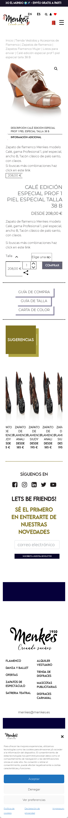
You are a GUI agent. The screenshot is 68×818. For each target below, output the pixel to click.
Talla (9, 256)
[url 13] (51, 14)
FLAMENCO (13, 660)
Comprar (52, 265)
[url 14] (55, 14)
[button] (62, 736)
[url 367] (14, 484)
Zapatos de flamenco (37, 44)
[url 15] (54, 22)
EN (30, 14)
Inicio (9, 40)
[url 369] (34, 484)
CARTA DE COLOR (34, 310)
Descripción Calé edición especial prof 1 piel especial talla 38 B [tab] (33, 129)
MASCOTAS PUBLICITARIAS (47, 684)
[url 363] (20, 394)
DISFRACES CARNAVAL (44, 695)
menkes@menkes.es (34, 712)
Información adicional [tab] (26, 137)
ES (38, 14)
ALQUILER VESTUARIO (44, 662)
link (27, 170)
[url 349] (25, 272)
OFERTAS (12, 674)
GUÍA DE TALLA (34, 301)
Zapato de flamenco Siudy (7, 433)
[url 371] (53, 484)
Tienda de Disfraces (44, 673)
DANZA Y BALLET (17, 667)
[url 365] (7, 394)
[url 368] (24, 484)
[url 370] (43, 484)
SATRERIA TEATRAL (18, 693)
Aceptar (34, 779)
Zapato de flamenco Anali (20, 433)
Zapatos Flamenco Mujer (23, 49)
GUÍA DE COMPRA (34, 292)
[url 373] (34, 639)
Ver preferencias (34, 800)
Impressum (58, 808)
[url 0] (11, 736)
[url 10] (17, 19)
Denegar (34, 789)
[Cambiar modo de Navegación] (61, 22)
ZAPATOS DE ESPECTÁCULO (15, 684)
